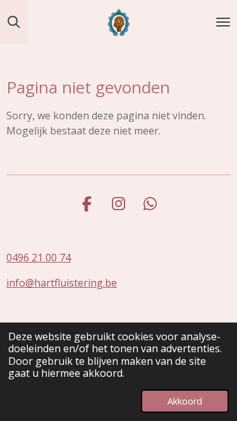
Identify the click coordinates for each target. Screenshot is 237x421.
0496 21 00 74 (38, 257)
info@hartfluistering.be (61, 283)
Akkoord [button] (184, 401)
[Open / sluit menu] (223, 22)
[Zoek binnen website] (14, 22)
